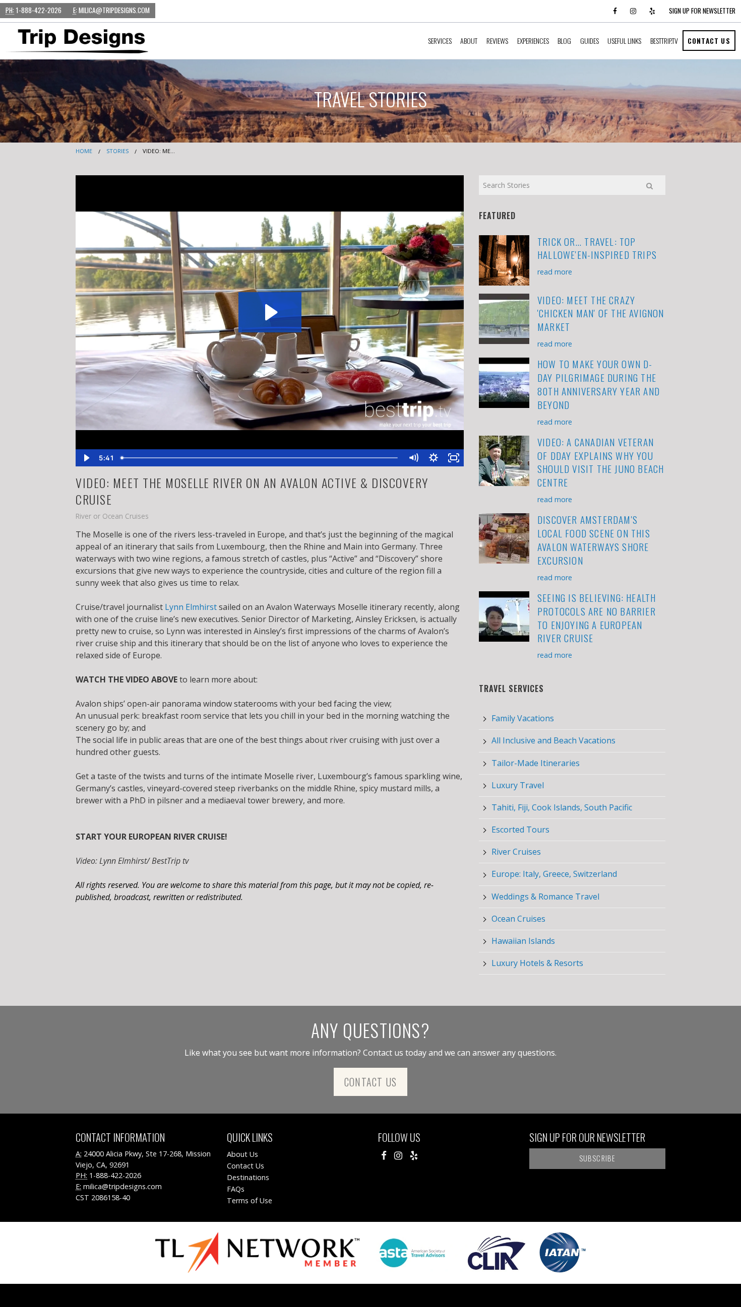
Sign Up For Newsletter (702, 11)
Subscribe (597, 1158)
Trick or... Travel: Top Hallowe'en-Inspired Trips (597, 248)
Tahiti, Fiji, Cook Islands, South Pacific (561, 807)
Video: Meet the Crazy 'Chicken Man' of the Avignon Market (600, 313)
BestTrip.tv (664, 40)
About (468, 40)
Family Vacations (522, 718)
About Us (242, 1154)
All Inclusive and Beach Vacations (553, 740)
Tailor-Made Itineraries (535, 763)
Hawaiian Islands (523, 940)
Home (84, 151)
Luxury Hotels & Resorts (537, 963)
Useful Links (624, 40)
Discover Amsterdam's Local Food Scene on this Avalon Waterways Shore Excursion (593, 540)
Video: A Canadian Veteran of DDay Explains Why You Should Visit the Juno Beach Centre (600, 462)
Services (440, 40)
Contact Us (709, 40)
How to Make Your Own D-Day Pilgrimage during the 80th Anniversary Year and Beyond (598, 384)
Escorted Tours (520, 829)
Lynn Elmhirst (191, 606)
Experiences (533, 40)
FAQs (235, 1189)
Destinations (248, 1177)
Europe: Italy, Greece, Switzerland (554, 873)
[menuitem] (439, 41)
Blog (564, 40)
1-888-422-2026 (33, 10)
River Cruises (516, 851)
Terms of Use (249, 1200)
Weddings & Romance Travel (545, 896)
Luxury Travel (517, 785)
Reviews (497, 40)
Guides (589, 40)
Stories (117, 151)
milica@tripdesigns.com (111, 10)
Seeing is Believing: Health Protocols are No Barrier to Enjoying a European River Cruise (596, 618)
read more (554, 272)
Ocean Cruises (518, 918)
